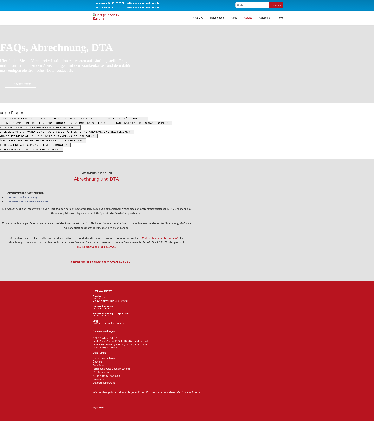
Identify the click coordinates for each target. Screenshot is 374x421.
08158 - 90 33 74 (116, 3)
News (280, 17)
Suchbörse (98, 365)
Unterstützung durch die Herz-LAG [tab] (27, 201)
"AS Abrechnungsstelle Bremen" (159, 238)
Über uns (97, 362)
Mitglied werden (101, 372)
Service (248, 17)
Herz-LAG (198, 17)
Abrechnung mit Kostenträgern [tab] (25, 192)
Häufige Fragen (22, 84)
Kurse (234, 17)
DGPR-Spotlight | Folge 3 (105, 347)
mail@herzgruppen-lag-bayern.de (142, 3)
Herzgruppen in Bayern (104, 358)
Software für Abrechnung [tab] (22, 197)
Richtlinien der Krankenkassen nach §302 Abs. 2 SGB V (99, 262)
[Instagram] (95, 413)
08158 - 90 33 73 (116, 7)
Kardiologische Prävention (106, 376)
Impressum (98, 379)
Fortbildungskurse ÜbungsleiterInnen (112, 369)
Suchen (277, 5)
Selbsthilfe (264, 17)
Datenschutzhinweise (104, 383)
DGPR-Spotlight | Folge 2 (105, 338)
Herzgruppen (217, 17)
